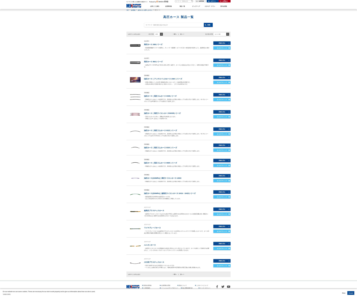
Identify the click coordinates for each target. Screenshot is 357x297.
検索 (208, 25)
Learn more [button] (7, 294)
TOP (127, 10)
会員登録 (201, 1)
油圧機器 (133, 10)
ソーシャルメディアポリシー (169, 288)
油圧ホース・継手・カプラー (145, 10)
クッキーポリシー (205, 288)
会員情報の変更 (165, 285)
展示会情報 (223, 6)
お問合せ (225, 1)
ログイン (213, 1)
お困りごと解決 (154, 6)
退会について (183, 285)
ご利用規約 (147, 288)
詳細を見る (222, 43)
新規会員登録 (147, 285)
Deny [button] (343, 293)
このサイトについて (202, 285)
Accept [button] (351, 293)
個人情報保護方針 (187, 288)
